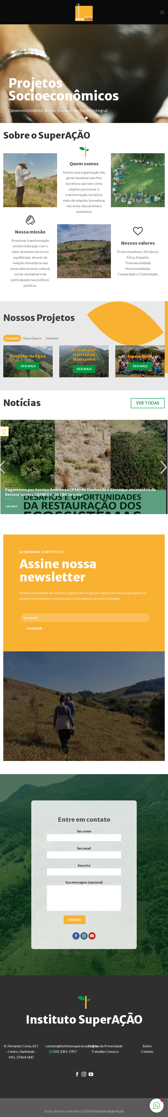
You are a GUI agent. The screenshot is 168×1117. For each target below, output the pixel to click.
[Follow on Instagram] (84, 936)
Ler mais (11, 506)
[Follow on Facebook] (76, 936)
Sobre (147, 1046)
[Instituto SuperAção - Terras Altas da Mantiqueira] (84, 12)
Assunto (84, 865)
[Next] (159, 74)
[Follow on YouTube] (92, 936)
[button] (157, 1106)
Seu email (84, 848)
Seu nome (84, 831)
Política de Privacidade (105, 1046)
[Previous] (9, 74)
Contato (147, 1051)
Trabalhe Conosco (105, 1051)
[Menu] (162, 12)
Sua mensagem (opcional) (84, 882)
